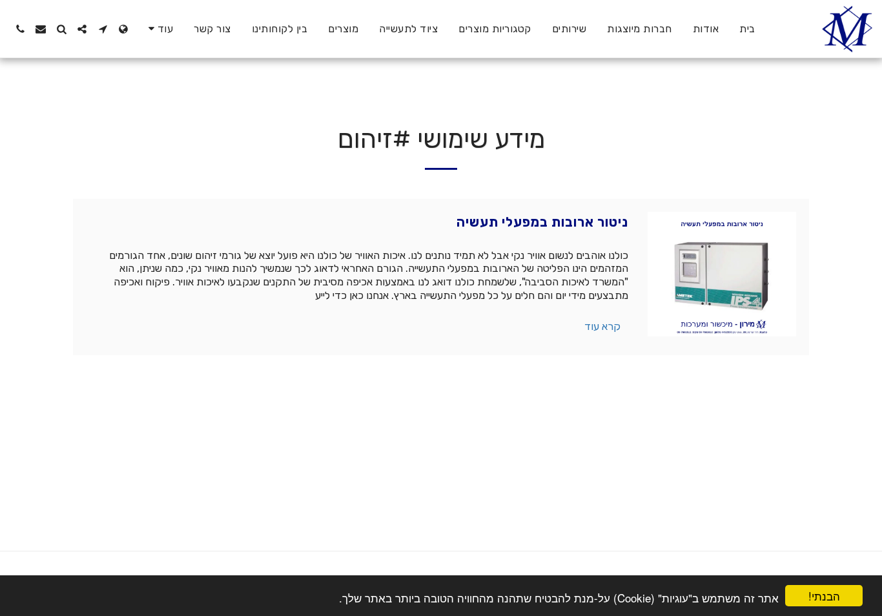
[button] (102, 29)
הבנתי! (824, 596)
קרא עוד (602, 326)
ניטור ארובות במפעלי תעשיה (542, 222)
